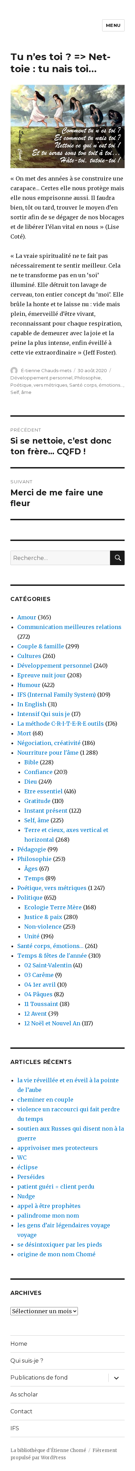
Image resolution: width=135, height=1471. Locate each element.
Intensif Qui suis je (43, 713)
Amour (26, 617)
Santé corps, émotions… (50, 945)
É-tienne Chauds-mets (46, 370)
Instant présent (46, 810)
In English (31, 704)
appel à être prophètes (49, 1205)
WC (22, 1157)
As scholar (24, 1394)
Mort (24, 733)
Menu (113, 25)
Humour (28, 684)
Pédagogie (31, 849)
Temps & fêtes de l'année (52, 955)
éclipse (27, 1167)
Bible (31, 762)
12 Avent (35, 1013)
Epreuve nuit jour (41, 675)
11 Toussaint (41, 1003)
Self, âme (21, 392)
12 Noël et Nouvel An (52, 1023)
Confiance (38, 771)
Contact (21, 1411)
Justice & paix (43, 916)
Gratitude (37, 800)
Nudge (26, 1196)
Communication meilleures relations (69, 626)
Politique (30, 897)
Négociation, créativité (49, 742)
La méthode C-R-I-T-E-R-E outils (60, 723)
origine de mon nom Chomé (56, 1254)
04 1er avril (40, 984)
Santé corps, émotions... (96, 385)
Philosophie (87, 377)
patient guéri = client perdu (55, 1186)
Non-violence (43, 926)
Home (18, 1344)
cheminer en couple (45, 1099)
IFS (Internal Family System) (56, 694)
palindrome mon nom (48, 1215)
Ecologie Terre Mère (53, 907)
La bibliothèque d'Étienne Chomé (48, 1450)
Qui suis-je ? (26, 1360)
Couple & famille (40, 646)
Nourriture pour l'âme (48, 752)
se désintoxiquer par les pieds (59, 1244)
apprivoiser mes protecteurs (57, 1147)
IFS (14, 1428)
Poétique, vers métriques (38, 385)
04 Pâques (38, 994)
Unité (31, 936)
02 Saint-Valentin (48, 965)
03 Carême (39, 974)
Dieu (30, 781)
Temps (34, 878)
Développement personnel (41, 377)
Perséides (31, 1176)
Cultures (29, 655)
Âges (31, 868)
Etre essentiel (43, 791)
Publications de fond (39, 1377)
